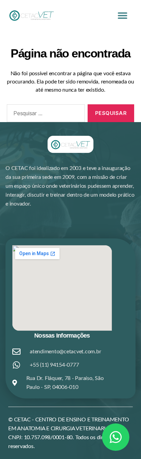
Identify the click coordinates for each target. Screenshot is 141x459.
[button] (122, 15)
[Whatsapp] (115, 437)
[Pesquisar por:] (44, 114)
